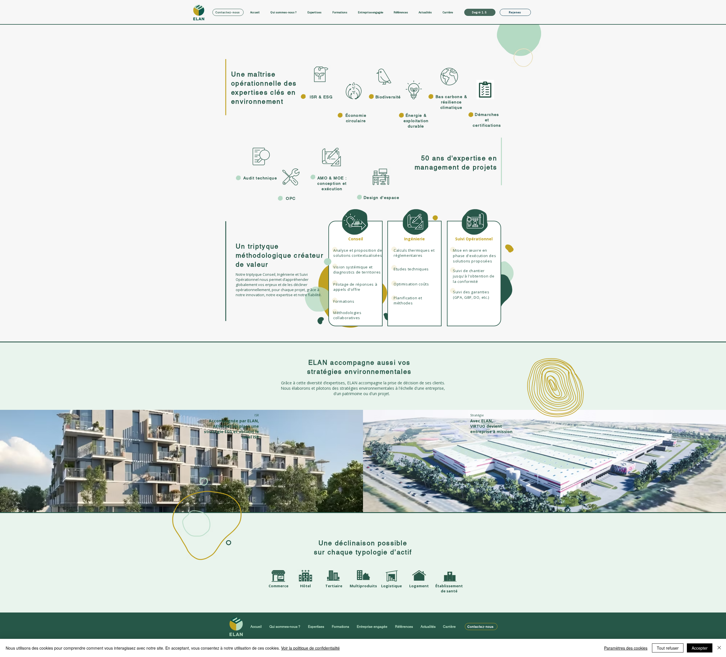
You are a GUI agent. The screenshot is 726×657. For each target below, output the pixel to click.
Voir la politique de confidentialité (310, 648)
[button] (317, 12)
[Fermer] (719, 647)
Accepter (700, 648)
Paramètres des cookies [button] (625, 648)
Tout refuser (668, 648)
